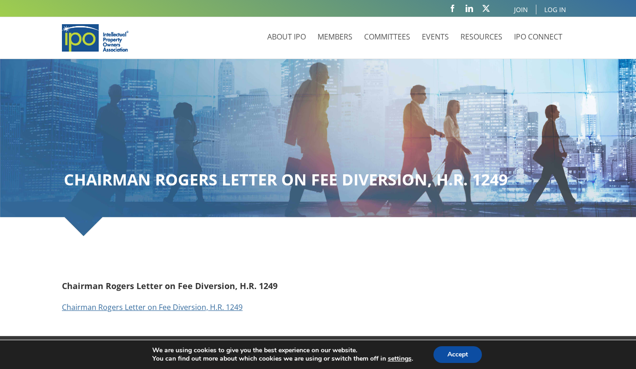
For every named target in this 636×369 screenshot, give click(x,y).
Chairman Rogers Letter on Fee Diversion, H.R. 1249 (152, 307)
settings (400, 359)
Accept (457, 354)
